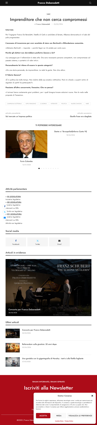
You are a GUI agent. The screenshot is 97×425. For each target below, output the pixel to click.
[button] (92, 396)
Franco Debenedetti (43, 24)
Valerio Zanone (76, 104)
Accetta (43, 415)
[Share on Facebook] (4, 206)
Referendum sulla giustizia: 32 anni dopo (39, 344)
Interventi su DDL (12, 208)
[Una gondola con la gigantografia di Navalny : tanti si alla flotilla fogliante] (13, 362)
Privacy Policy (69, 421)
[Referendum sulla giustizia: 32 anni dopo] (13, 347)
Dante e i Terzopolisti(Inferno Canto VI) (70, 131)
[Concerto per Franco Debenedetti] (48, 287)
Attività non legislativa (14, 211)
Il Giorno (43, 104)
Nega (58, 415)
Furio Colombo (26, 161)
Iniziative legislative (13, 199)
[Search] (90, 3)
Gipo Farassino (31, 104)
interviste (54, 104)
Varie (87, 104)
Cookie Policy (59, 421)
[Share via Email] (4, 217)
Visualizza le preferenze (80, 415)
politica (64, 104)
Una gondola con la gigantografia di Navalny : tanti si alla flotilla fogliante (52, 358)
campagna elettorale (14, 104)
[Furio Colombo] (26, 144)
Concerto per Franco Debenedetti (24, 309)
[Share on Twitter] (4, 212)
